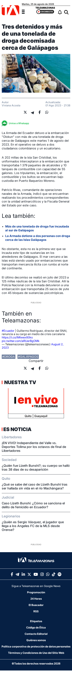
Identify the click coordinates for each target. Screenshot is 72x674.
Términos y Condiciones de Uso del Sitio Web (36, 652)
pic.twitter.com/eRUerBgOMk (20, 341)
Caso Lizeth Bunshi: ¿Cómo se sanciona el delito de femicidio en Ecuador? (33, 505)
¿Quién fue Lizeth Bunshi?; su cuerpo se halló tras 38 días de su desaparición (36, 467)
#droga (8, 356)
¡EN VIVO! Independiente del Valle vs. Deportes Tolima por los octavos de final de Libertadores (34, 446)
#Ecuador (8, 330)
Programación (36, 592)
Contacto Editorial (36, 634)
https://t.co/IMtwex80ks (17, 337)
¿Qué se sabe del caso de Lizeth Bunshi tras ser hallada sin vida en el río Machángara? (34, 486)
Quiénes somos (36, 640)
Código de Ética (36, 627)
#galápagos (28, 356)
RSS (36, 611)
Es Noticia (17, 429)
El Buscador (36, 605)
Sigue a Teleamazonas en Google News (36, 586)
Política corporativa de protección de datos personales (36, 646)
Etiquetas (36, 621)
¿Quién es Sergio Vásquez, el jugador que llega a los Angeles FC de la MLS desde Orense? (33, 526)
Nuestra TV (19, 382)
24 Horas (36, 598)
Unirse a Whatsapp (19, 123)
